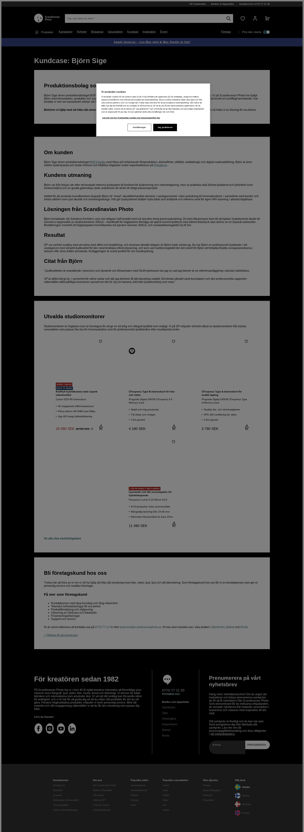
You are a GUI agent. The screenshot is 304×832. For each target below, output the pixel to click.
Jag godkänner (165, 127)
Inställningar (139, 127)
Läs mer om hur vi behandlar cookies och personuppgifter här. (131, 118)
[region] (153, 110)
